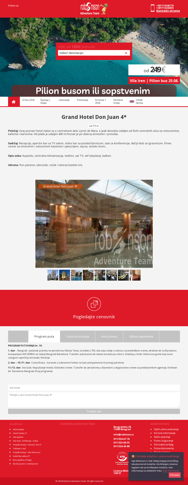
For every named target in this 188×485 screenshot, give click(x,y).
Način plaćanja (162, 436)
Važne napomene (141, 336)
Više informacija (171, 470)
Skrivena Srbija (118, 101)
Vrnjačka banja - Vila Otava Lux (26, 452)
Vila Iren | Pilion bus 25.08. (154, 80)
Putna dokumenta (164, 448)
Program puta (44, 336)
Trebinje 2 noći (19, 448)
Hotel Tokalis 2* (20, 433)
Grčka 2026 (28, 100)
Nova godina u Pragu (22, 460)
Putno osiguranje (163, 440)
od (154, 71)
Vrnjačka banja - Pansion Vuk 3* (27, 444)
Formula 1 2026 (100, 101)
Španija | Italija (45, 101)
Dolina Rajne (18, 429)
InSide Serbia (139, 101)
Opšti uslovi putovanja (166, 429)
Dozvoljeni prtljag (163, 444)
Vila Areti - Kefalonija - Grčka (25, 441)
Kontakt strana (168, 11)
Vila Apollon (18, 437)
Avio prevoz (109, 336)
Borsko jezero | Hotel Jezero (25, 463)
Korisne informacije (164, 433)
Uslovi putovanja (77, 336)
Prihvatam (175, 475)
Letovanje (64, 100)
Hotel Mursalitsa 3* (21, 456)
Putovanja (82, 100)
